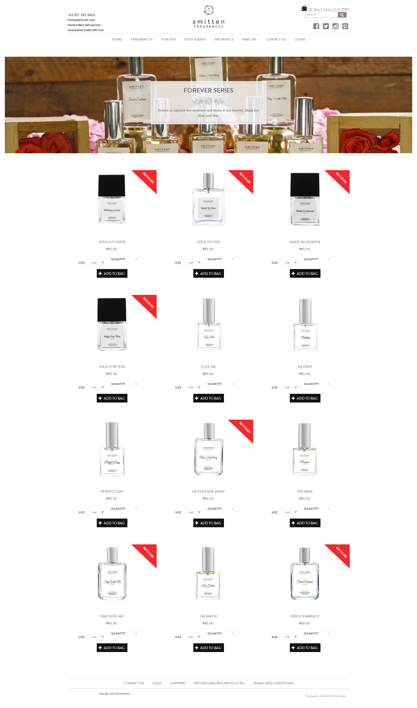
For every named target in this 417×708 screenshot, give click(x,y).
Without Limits (112, 242)
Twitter (326, 26)
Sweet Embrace (305, 616)
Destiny (305, 366)
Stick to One (208, 242)
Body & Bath (193, 39)
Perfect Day (112, 491)
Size (82, 263)
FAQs (157, 683)
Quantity (118, 259)
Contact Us (275, 39)
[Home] (208, 18)
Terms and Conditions (273, 683)
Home (117, 39)
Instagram (336, 26)
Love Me (208, 366)
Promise (305, 491)
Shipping (178, 683)
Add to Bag (114, 273)
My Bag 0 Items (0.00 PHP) (329, 9)
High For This (112, 366)
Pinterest (345, 26)
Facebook (316, 26)
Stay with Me (112, 616)
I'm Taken (208, 616)
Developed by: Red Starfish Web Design (325, 696)
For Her (168, 39)
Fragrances (139, 39)
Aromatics (221, 39)
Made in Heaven (305, 242)
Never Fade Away (208, 491)
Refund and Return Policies (219, 683)
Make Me (249, 39)
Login (300, 39)
